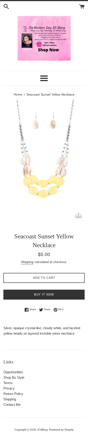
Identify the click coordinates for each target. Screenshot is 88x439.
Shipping (27, 262)
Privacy (9, 388)
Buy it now (44, 294)
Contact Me (12, 404)
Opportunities (13, 372)
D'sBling (42, 429)
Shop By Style (13, 377)
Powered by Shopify (61, 429)
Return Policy (13, 394)
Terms (8, 383)
